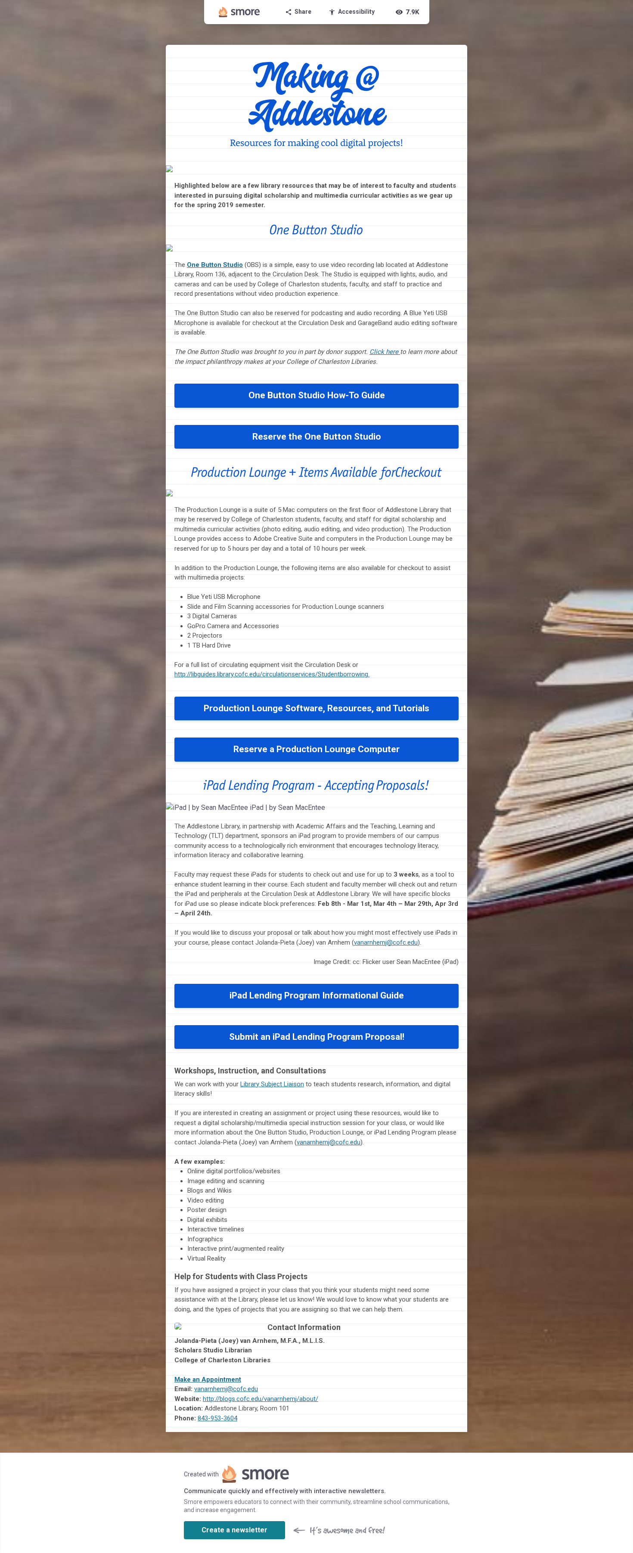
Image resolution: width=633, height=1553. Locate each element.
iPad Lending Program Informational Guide (317, 995)
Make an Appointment (207, 1379)
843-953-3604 (217, 1418)
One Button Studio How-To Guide (316, 395)
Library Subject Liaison (272, 1084)
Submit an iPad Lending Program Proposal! (316, 1037)
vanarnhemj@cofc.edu (386, 942)
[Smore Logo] (239, 12)
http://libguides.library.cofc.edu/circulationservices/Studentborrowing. (271, 674)
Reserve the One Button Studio (316, 436)
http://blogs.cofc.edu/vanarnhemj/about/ (260, 1399)
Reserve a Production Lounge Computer (316, 749)
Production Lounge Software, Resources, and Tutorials (316, 708)
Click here (383, 352)
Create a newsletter (234, 1530)
